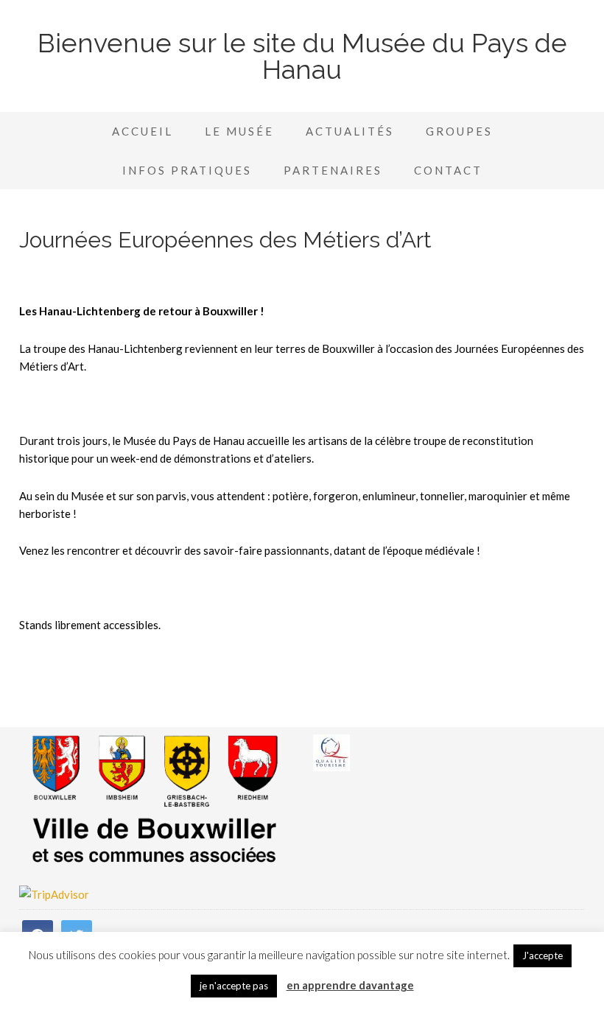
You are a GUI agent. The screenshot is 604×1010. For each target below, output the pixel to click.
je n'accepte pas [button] (234, 986)
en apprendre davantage (350, 985)
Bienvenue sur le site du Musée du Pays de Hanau (302, 56)
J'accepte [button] (542, 955)
